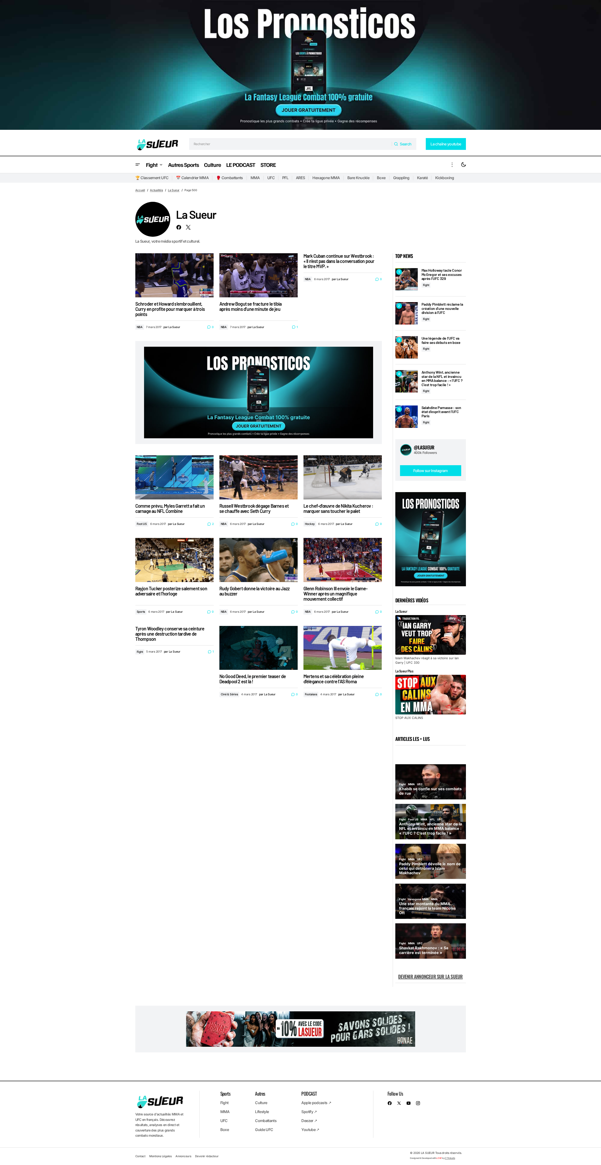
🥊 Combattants (229, 177)
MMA (255, 177)
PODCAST (309, 1093)
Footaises (311, 694)
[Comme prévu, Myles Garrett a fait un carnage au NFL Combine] (174, 477)
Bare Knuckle (358, 177)
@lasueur (424, 447)
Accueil (140, 190)
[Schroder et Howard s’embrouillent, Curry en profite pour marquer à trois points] (174, 275)
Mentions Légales (160, 1156)
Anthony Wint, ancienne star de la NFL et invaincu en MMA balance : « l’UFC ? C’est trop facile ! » (442, 378)
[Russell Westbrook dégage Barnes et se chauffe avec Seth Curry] (258, 477)
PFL (285, 177)
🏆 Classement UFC (152, 177)
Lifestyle (262, 1111)
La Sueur (173, 190)
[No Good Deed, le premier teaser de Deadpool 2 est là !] (258, 648)
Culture (261, 1102)
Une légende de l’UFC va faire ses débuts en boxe (441, 340)
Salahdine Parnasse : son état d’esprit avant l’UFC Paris (441, 411)
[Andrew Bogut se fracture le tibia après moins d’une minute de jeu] (258, 275)
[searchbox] (290, 144)
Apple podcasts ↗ (316, 1102)
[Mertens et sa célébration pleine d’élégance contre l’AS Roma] (342, 648)
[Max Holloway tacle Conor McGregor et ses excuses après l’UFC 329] (406, 279)
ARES (300, 177)
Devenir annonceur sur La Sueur (430, 976)
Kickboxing (444, 177)
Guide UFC (264, 1129)
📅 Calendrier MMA (192, 177)
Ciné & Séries (229, 694)
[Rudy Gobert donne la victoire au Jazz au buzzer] (258, 560)
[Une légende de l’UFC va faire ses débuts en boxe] (406, 347)
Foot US (142, 524)
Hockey (310, 524)
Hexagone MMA (326, 177)
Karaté (422, 177)
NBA (140, 327)
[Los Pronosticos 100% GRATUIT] (300, 66)
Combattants (266, 1120)
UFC (271, 177)
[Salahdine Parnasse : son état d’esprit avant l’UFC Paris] (406, 416)
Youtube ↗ (310, 1129)
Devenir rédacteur (207, 1156)
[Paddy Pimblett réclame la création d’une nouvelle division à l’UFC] (406, 313)
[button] (137, 164)
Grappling (401, 177)
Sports (141, 611)
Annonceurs (183, 1156)
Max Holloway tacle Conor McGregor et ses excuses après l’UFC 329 (442, 274)
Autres (260, 1093)
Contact (140, 1156)
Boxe (381, 177)
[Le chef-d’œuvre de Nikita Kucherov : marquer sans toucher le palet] (342, 477)
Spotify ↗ (309, 1111)
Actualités (156, 190)
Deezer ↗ (309, 1120)
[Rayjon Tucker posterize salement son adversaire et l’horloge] (174, 560)
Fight (140, 652)
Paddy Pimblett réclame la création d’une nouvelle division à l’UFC (442, 308)
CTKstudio (450, 1158)
